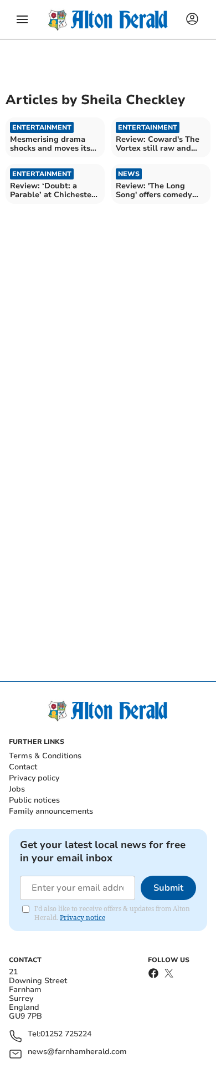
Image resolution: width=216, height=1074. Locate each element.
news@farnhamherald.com (77, 1052)
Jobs (17, 789)
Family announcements (51, 811)
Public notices (34, 800)
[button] (22, 19)
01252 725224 (65, 1034)
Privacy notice (82, 917)
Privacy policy (34, 778)
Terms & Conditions (45, 756)
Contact (23, 767)
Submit (168, 888)
